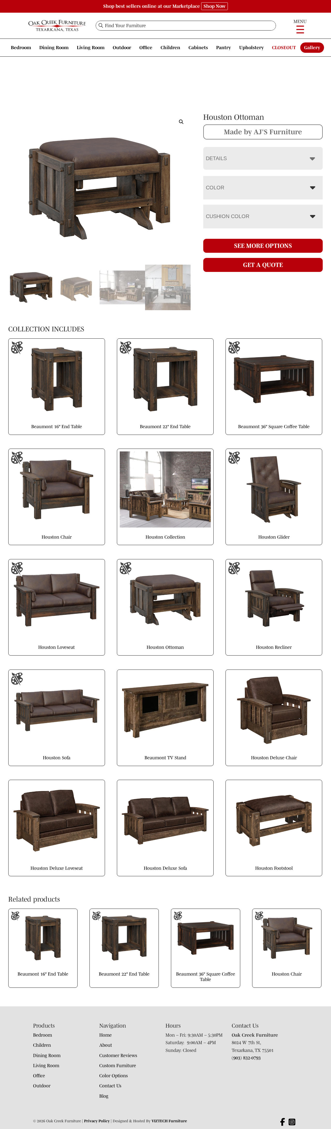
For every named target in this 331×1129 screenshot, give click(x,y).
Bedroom (21, 47)
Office (145, 47)
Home (105, 1035)
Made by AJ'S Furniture (263, 132)
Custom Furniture (117, 1065)
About (105, 1045)
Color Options (113, 1075)
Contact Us (110, 1085)
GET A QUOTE (263, 264)
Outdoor (122, 47)
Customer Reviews (118, 1055)
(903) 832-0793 (246, 1057)
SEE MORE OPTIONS (263, 245)
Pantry (223, 47)
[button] (181, 122)
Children (170, 47)
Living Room (90, 47)
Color (215, 187)
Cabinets (198, 47)
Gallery (312, 47)
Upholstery (251, 47)
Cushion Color (227, 216)
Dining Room (54, 47)
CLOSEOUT (284, 47)
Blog (103, 1096)
